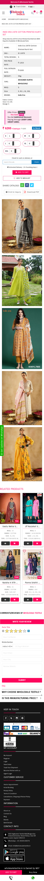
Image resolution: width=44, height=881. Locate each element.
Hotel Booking (8, 788)
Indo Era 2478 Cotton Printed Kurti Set (16, 24)
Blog (5, 817)
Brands (6, 820)
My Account (8, 755)
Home (4, 19)
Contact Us (7, 814)
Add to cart (22, 172)
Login (5, 762)
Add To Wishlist (23, 178)
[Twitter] (32, 185)
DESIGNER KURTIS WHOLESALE (18, 19)
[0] (37, 13)
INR (31, 7)
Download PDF (33, 192)
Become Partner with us (12, 771)
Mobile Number (7, 642)
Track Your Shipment (11, 768)
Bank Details (8, 823)
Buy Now (33, 872)
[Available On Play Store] (11, 7)
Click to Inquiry (14, 192)
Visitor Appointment (11, 785)
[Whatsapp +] (22, 185)
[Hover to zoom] (22, 226)
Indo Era (21, 95)
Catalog (5, 543)
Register (7, 759)
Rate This (6, 627)
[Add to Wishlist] (1, 494)
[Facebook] (27, 185)
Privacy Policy (8, 791)
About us (7, 811)
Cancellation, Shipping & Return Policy (17, 797)
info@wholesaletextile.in (21, 846)
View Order (7, 764)
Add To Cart (14, 543)
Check (36, 162)
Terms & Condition (10, 794)
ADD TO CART (11, 872)
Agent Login (8, 774)
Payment (7, 800)
